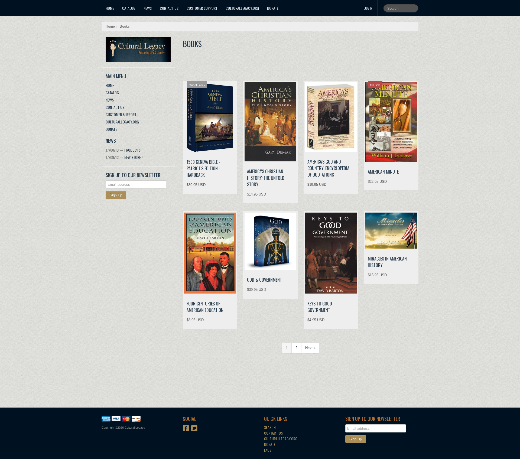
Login (367, 8)
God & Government (264, 279)
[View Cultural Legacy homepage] (140, 49)
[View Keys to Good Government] (331, 253)
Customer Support (202, 8)
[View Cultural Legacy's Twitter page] (194, 428)
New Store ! (124, 157)
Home (110, 8)
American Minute (383, 171)
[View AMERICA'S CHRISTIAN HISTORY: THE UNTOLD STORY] (270, 121)
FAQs (267, 450)
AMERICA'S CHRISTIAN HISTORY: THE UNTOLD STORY (265, 178)
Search (270, 427)
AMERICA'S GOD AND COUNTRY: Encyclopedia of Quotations (328, 168)
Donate (272, 8)
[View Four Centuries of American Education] (210, 253)
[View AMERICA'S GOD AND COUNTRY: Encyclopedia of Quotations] (331, 117)
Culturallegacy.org (280, 438)
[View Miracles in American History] (391, 231)
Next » (310, 348)
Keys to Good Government (319, 306)
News (148, 8)
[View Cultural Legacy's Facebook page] (186, 428)
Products (123, 150)
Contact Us (169, 8)
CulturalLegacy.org (242, 8)
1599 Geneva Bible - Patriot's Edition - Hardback (203, 168)
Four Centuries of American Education (205, 306)
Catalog (128, 8)
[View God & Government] (270, 241)
